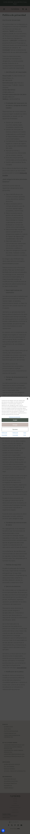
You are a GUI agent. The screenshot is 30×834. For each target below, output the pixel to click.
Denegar (15, 424)
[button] (27, 399)
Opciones (15, 429)
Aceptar (15, 420)
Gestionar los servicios (14, 416)
